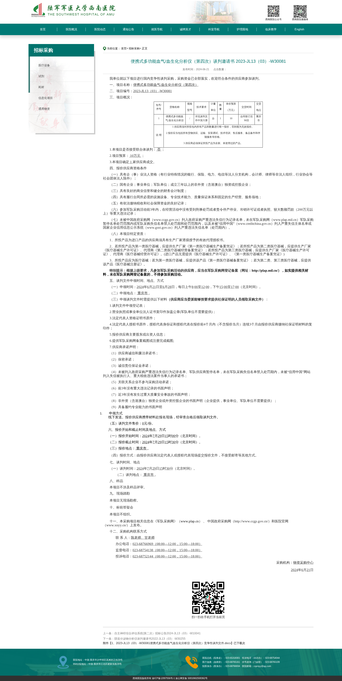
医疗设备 (44, 65)
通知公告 (128, 29)
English (299, 29)
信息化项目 (45, 97)
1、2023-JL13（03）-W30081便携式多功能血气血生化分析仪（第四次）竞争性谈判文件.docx (171, 643)
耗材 (41, 87)
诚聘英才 (185, 29)
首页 (43, 29)
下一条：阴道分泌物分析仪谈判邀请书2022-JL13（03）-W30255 (144, 638)
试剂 (41, 76)
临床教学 (271, 29)
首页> (124, 48)
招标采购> (135, 48)
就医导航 (157, 29)
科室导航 (214, 29)
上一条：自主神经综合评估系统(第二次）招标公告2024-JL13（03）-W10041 (152, 633)
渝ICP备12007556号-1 (163, 678)
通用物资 (44, 108)
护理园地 (242, 29)
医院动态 (100, 29)
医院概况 (71, 29)
